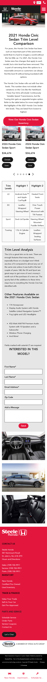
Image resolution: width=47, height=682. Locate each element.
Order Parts (7, 621)
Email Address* (12, 387)
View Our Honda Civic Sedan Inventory (23, 121)
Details (7, 159)
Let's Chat (9, 634)
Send (23, 426)
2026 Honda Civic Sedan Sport (11, 146)
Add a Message (12, 407)
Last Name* (10, 377)
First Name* (10, 367)
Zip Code (9, 397)
